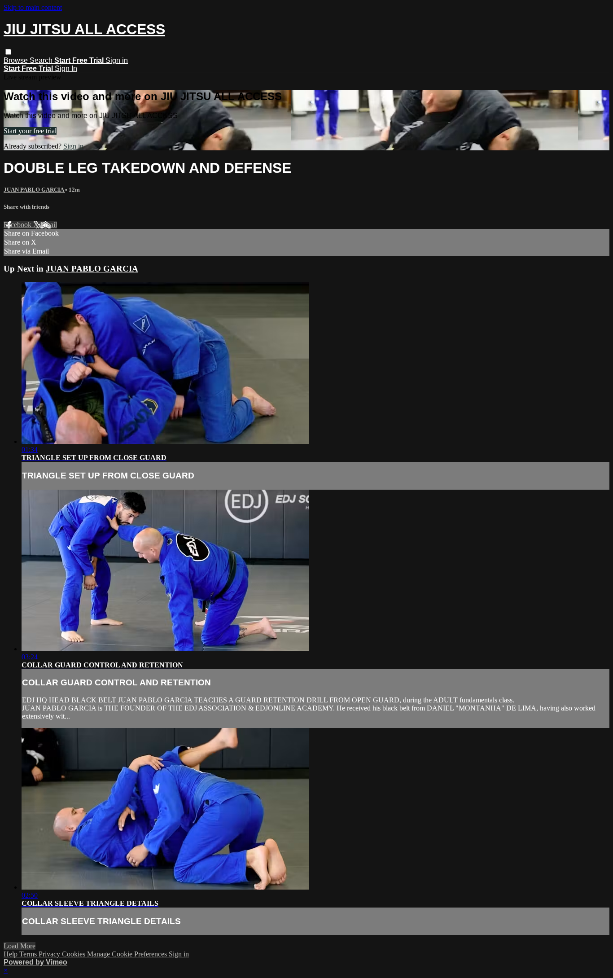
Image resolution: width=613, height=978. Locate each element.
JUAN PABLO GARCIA (34, 189)
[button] (8, 52)
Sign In (66, 68)
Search (42, 60)
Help (11, 954)
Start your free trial (30, 131)
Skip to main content (33, 7)
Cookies (74, 954)
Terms (29, 954)
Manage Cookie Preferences (128, 954)
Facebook (18, 224)
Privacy (50, 954)
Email (48, 224)
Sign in (116, 60)
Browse (17, 60)
